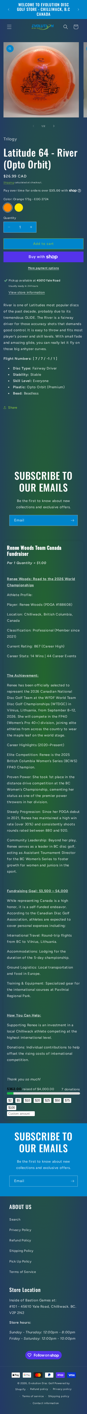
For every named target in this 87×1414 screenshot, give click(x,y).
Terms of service (33, 1396)
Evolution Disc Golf (41, 1383)
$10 (27, 1100)
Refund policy (39, 1389)
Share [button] (12, 408)
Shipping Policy (21, 1251)
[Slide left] (33, 126)
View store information (27, 292)
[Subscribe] (72, 520)
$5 (18, 1100)
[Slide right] (54, 126)
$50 (57, 1100)
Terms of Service (22, 1272)
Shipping (8, 182)
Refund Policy (20, 1240)
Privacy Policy (20, 1230)
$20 (37, 1100)
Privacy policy (62, 1389)
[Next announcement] (78, 9)
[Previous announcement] (8, 9)
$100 (11, 1107)
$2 (10, 1100)
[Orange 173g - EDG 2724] (7, 207)
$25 (47, 1100)
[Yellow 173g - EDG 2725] (19, 207)
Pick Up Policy (20, 1261)
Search (15, 1219)
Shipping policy (58, 1396)
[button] (9, 27)
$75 (67, 1100)
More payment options (43, 268)
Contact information (46, 1403)
